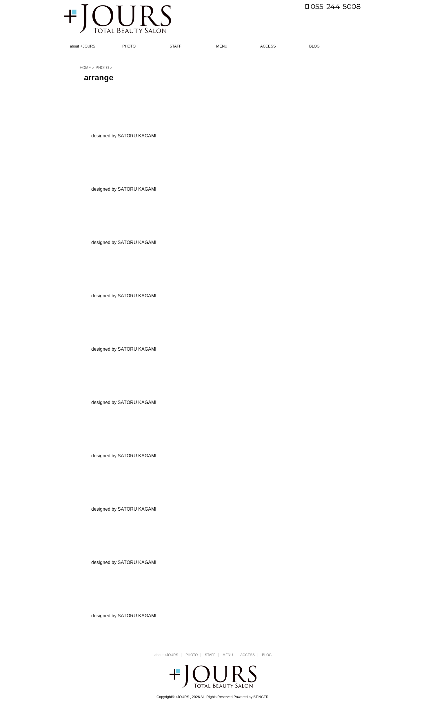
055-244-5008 (335, 6)
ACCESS (268, 46)
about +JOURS (82, 46)
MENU (221, 46)
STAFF (175, 46)
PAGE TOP (411, 681)
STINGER (261, 697)
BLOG (314, 46)
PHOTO (129, 46)
